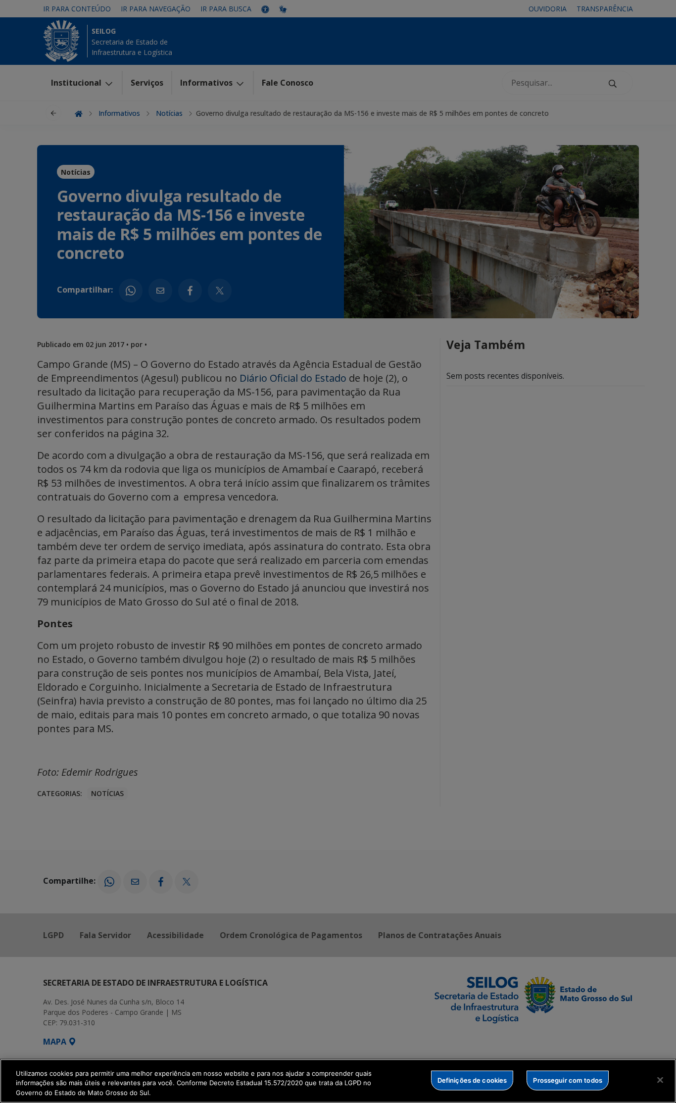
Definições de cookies (472, 1080)
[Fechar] (660, 1080)
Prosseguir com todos (567, 1080)
